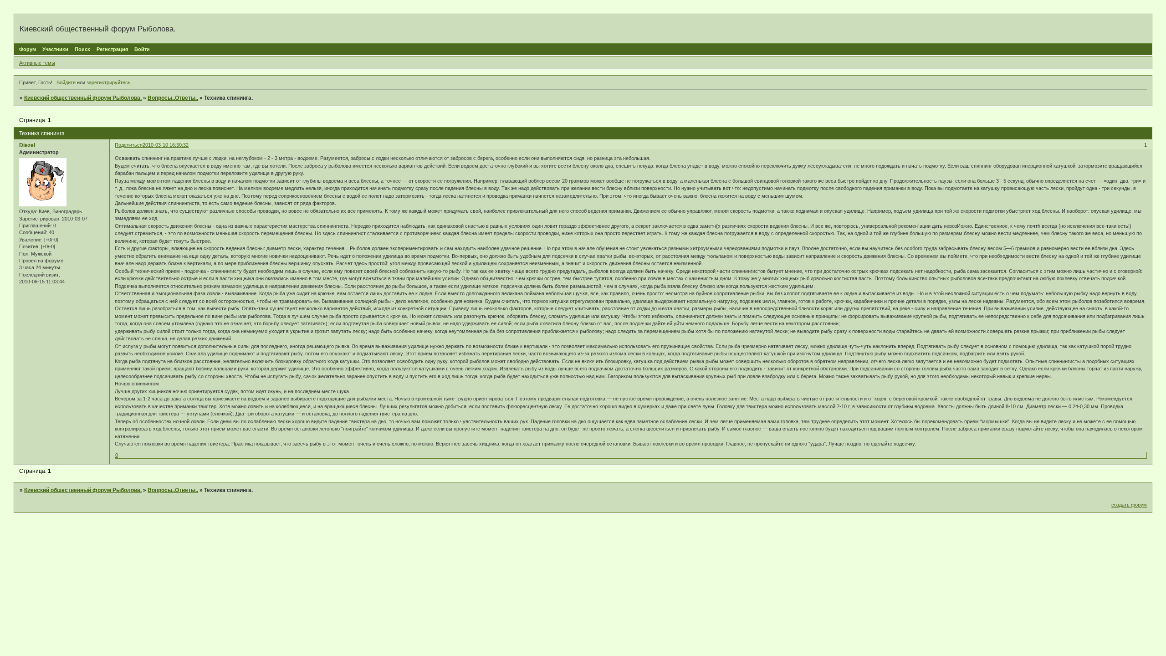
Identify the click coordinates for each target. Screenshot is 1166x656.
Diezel (27, 145)
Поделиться (129, 145)
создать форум (1129, 504)
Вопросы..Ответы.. (173, 98)
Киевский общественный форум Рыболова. (83, 98)
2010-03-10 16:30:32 (166, 145)
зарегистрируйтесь (109, 82)
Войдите (66, 82)
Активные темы (37, 63)
